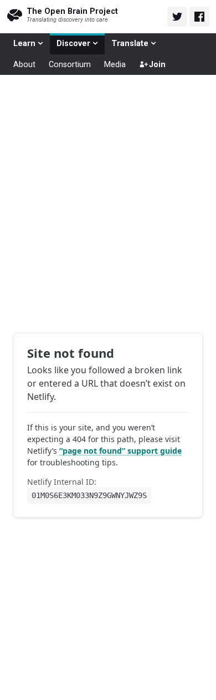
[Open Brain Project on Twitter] (177, 17)
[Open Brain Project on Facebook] (199, 17)
